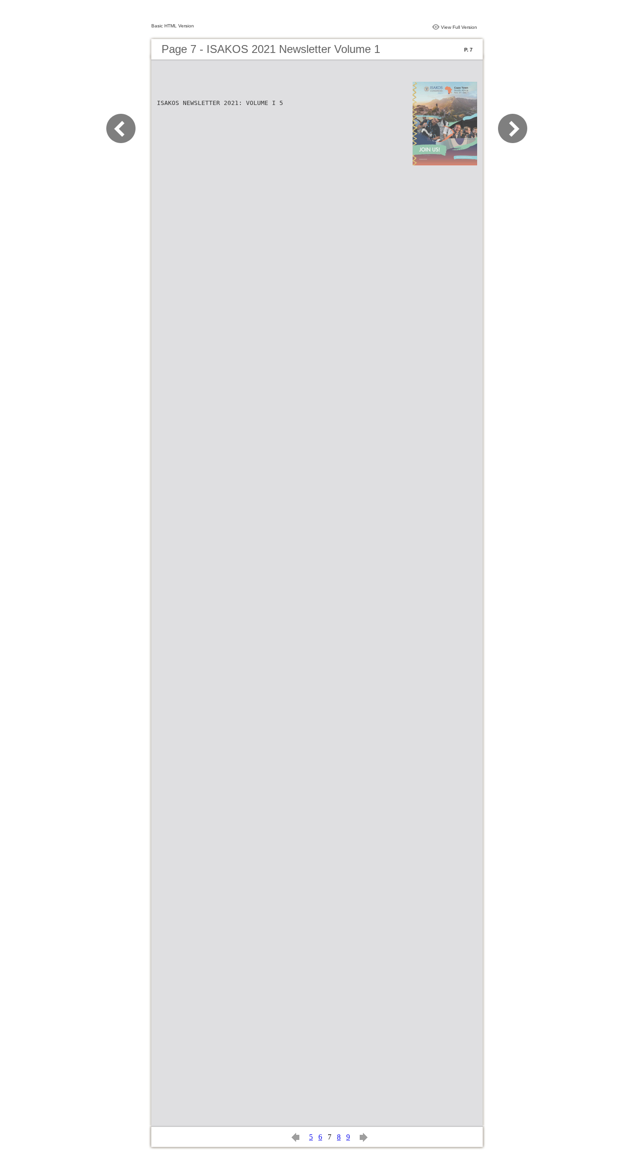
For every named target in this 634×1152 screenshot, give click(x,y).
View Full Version (459, 27)
